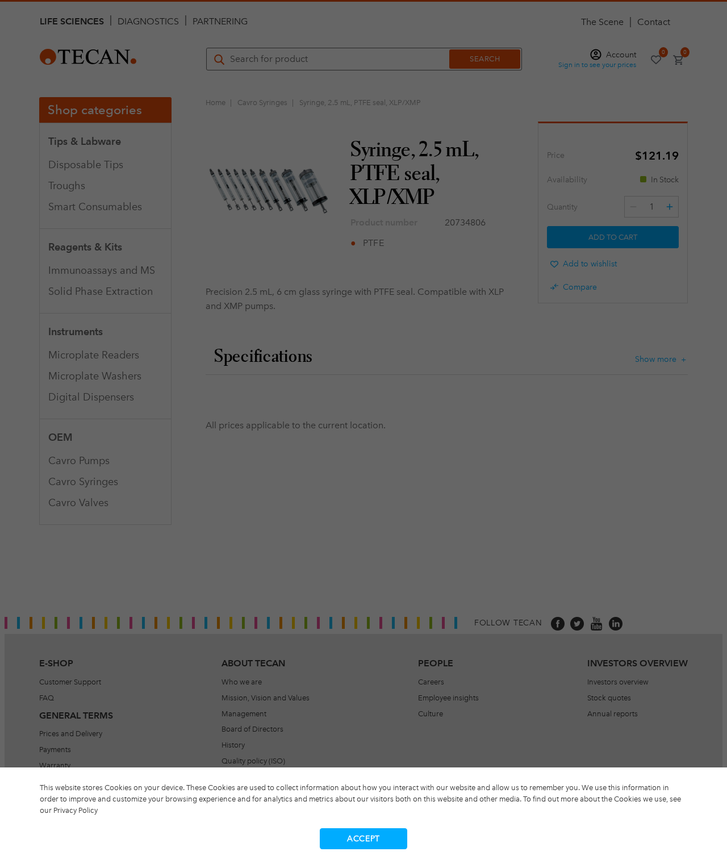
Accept (363, 839)
